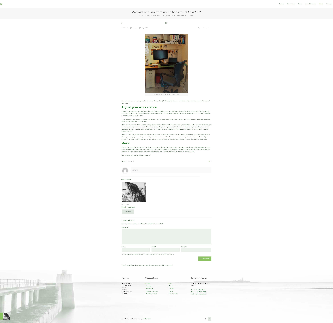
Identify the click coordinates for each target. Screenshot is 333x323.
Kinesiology (149, 288)
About (171, 291)
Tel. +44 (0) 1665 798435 (198, 289)
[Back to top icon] (209, 319)
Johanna (133, 28)
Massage (149, 286)
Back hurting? (128, 207)
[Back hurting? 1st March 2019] (5, 316)
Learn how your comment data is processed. (159, 265)
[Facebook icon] (205, 319)
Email (153, 247)
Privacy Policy (173, 294)
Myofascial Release (152, 291)
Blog (148, 15)
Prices (171, 286)
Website (184, 247)
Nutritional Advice (151, 294)
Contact (171, 288)
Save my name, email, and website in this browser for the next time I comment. (149, 254)
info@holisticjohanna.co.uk (198, 294)
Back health (156, 15)
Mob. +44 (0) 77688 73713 (198, 292)
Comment (125, 227)
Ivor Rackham (147, 319)
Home (141, 15)
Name (124, 247)
